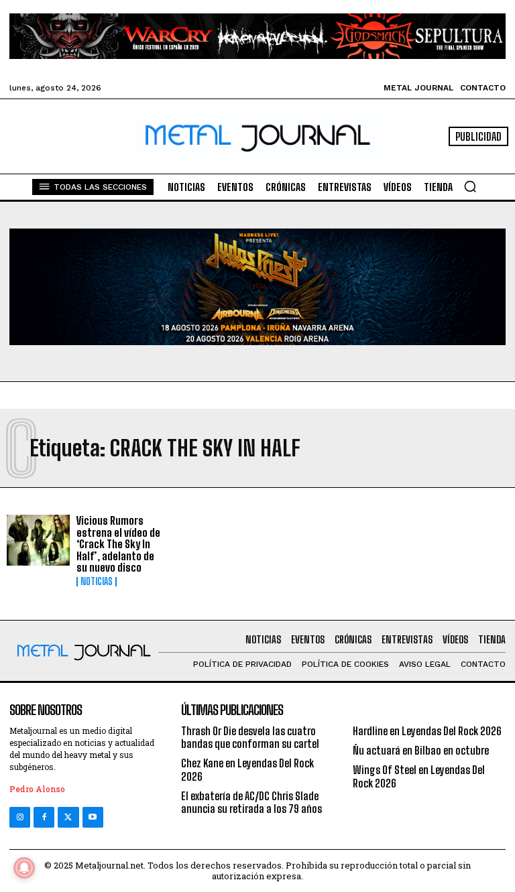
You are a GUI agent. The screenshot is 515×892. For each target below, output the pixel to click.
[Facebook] (44, 817)
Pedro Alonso (37, 788)
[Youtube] (92, 817)
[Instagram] (19, 817)
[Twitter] (68, 817)
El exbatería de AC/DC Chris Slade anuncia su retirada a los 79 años (251, 802)
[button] (470, 186)
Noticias (96, 581)
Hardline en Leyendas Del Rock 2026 (427, 730)
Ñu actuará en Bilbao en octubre (421, 750)
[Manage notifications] (24, 868)
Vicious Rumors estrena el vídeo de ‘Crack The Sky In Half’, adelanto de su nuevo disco (118, 544)
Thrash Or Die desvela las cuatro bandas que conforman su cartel (250, 737)
